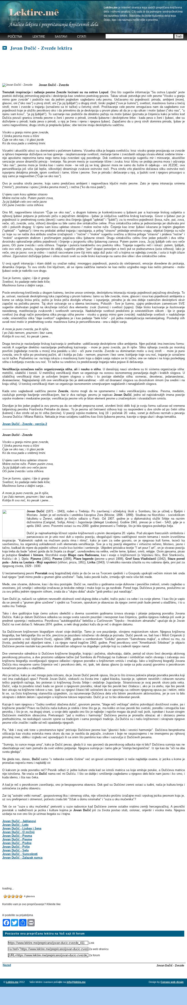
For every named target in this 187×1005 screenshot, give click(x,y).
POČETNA (15, 36)
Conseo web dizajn (172, 982)
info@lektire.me (76, 982)
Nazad (7, 965)
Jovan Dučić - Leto (15, 824)
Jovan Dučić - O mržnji (18, 832)
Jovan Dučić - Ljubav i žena (21, 828)
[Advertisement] (85, 67)
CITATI (81, 36)
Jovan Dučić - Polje (16, 846)
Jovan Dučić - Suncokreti (20, 854)
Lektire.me (12, 982)
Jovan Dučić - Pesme (17, 839)
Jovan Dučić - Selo (15, 850)
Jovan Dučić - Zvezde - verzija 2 (24, 424)
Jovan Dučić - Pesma (17, 835)
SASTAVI (61, 36)
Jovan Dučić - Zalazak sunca (22, 857)
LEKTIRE (39, 36)
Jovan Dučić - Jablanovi (19, 821)
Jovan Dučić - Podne (16, 843)
